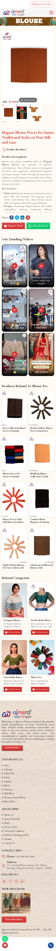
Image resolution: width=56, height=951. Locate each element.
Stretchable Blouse (13, 677)
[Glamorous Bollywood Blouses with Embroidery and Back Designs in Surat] (41, 545)
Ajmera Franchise (43, 4)
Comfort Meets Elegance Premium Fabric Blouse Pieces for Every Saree (40, 521)
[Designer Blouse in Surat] (14, 600)
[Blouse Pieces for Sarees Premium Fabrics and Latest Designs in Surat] (14, 454)
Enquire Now (15, 226)
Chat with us (40, 226)
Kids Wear (9, 793)
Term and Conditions (14, 831)
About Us (8, 814)
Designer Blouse (12, 620)
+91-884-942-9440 (25, 856)
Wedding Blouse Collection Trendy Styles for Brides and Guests (40, 475)
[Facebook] (10, 881)
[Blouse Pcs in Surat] (41, 657)
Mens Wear (9, 801)
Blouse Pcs (36, 677)
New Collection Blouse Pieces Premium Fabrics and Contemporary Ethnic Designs (14, 430)
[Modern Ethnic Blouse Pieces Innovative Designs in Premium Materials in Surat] (41, 408)
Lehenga (8, 769)
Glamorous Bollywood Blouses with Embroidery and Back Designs (41, 567)
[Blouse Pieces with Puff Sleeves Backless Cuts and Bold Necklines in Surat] (14, 499)
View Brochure (14, 919)
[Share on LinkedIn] (22, 217)
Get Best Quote (13, 632)
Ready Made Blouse (41, 620)
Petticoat (8, 789)
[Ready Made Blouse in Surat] (41, 600)
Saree (6, 765)
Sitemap (7, 839)
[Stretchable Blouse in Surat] (14, 657)
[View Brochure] (28, 903)
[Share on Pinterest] (28, 217)
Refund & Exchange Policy (16, 835)
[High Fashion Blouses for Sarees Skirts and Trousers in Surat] (14, 545)
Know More (12, 747)
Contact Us (9, 843)
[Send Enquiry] (5, 945)
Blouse (7, 785)
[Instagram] (16, 881)
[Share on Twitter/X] (17, 217)
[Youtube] (4, 881)
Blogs (7, 823)
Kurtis (7, 777)
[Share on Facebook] (11, 217)
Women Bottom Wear (14, 797)
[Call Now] (51, 945)
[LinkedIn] (22, 881)
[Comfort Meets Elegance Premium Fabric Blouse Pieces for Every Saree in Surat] (41, 499)
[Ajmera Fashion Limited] (14, 12)
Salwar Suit (9, 773)
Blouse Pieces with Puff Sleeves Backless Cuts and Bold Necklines (13, 521)
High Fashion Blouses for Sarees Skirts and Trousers (14, 567)
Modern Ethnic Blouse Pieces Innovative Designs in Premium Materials (41, 430)
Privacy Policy (10, 827)
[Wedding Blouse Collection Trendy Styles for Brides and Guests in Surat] (41, 454)
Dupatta (7, 781)
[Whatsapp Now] (5, 939)
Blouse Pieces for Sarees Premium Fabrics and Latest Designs (12, 475)
